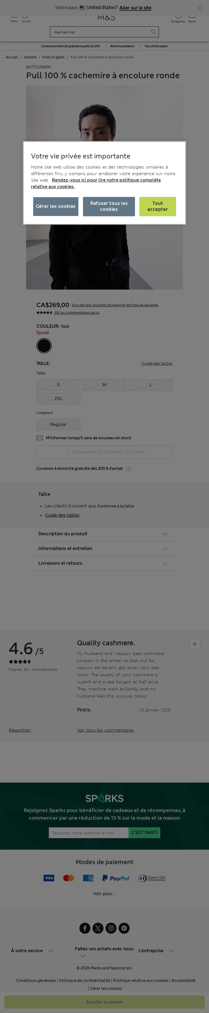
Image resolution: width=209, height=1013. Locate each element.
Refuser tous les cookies (109, 206)
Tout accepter (157, 206)
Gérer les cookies (56, 206)
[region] (104, 182)
